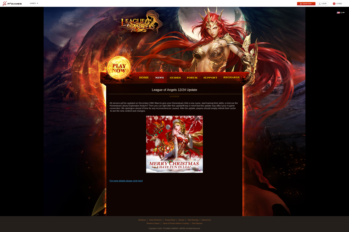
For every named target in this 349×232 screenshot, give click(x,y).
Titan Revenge (193, 220)
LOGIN (324, 4)
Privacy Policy (170, 220)
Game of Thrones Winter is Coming (176, 223)
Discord (181, 220)
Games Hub (307, 4)
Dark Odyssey (197, 223)
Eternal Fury (206, 220)
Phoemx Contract (153, 223)
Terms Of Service (155, 220)
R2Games (12, 3)
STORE (339, 4)
